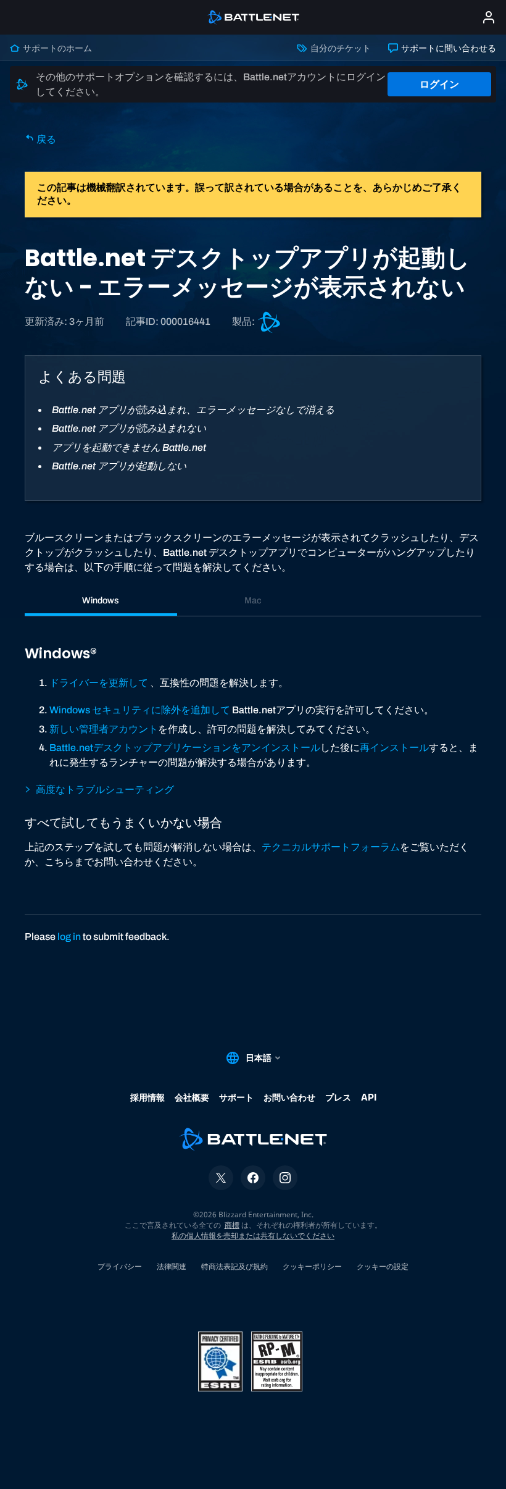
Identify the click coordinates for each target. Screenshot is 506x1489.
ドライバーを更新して (98, 682)
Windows (100, 600)
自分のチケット (339, 48)
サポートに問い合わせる (447, 48)
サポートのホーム (56, 48)
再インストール (394, 747)
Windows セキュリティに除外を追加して (139, 710)
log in (69, 936)
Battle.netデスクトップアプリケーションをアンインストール (184, 747)
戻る (45, 139)
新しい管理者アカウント (103, 729)
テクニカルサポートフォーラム (331, 847)
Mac (253, 600)
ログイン (439, 84)
